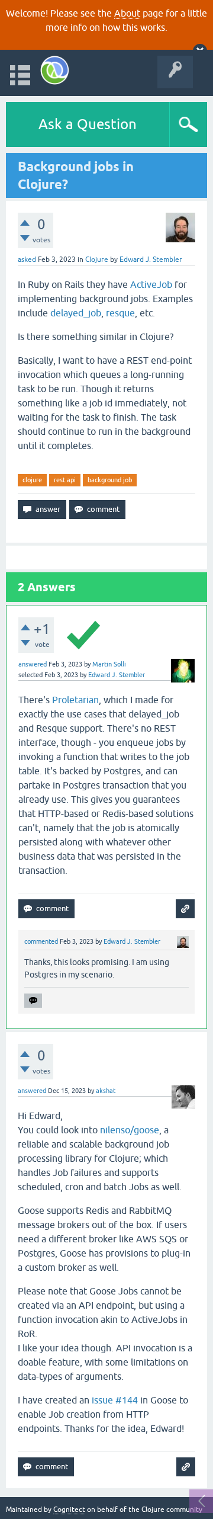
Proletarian (75, 699)
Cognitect (69, 1509)
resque (120, 312)
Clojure (96, 259)
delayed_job (75, 312)
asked (27, 259)
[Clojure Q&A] (54, 70)
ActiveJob (151, 284)
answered (32, 664)
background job (110, 479)
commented (41, 941)
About (127, 13)
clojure (32, 479)
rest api (65, 479)
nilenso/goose (129, 1129)
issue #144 (115, 1400)
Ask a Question (87, 124)
